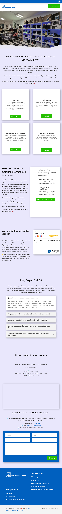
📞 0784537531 (54, 6)
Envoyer (52, 458)
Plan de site (45, 508)
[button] (57, 251)
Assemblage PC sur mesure (40, 483)
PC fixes (9, 493)
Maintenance (35, 480)
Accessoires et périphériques (15, 499)
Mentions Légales (53, 508)
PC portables (10, 496)
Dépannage (35, 477)
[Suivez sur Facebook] (59, 1)
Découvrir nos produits (45, 199)
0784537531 (36, 423)
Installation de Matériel (38, 486)
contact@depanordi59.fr (34, 425)
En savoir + (15, 116)
